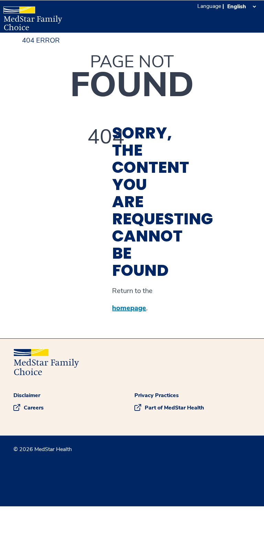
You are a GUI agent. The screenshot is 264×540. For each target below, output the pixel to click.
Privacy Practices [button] (156, 395)
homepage (129, 308)
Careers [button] (34, 408)
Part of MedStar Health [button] (174, 408)
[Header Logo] (33, 15)
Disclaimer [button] (26, 395)
